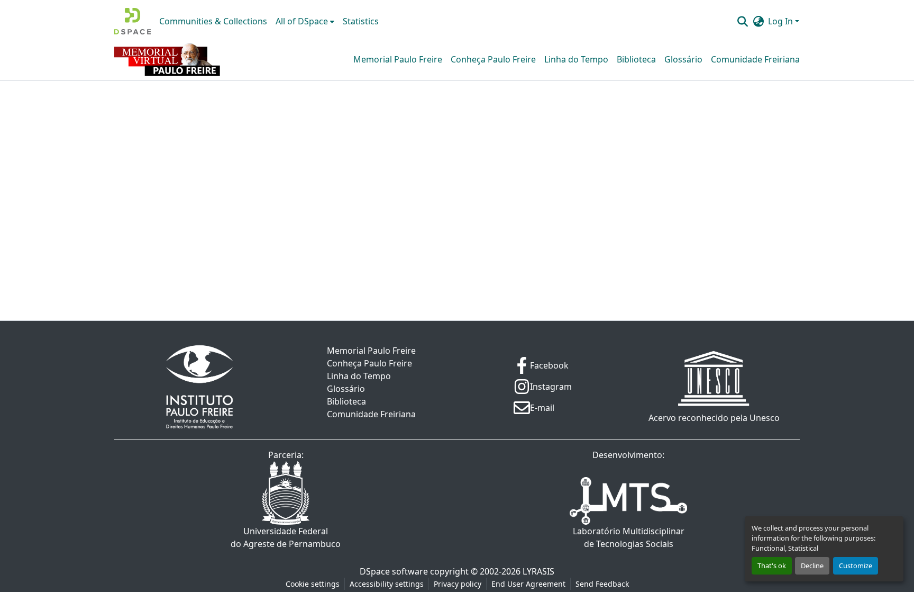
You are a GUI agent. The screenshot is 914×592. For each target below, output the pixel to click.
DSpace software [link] (394, 571)
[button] (132, 21)
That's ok (771, 565)
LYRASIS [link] (538, 571)
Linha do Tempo (576, 59)
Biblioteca (636, 59)
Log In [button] (781, 21)
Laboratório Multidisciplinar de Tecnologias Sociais (628, 537)
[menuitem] (305, 21)
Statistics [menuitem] (361, 21)
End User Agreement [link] (528, 584)
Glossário (683, 59)
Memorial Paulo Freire (397, 59)
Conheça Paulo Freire (493, 59)
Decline (812, 565)
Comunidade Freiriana (755, 59)
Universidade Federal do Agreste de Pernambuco (286, 537)
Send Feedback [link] (602, 584)
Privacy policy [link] (457, 584)
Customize (855, 565)
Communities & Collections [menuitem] (213, 21)
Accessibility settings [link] (387, 584)
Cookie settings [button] (313, 584)
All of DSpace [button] (302, 21)
